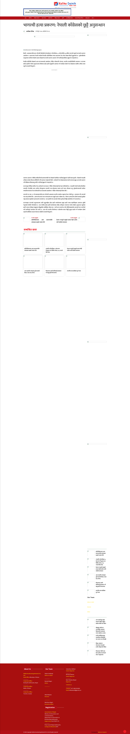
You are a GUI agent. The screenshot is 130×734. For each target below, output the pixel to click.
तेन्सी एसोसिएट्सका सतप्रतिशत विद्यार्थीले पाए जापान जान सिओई (101, 637)
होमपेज (30, 18)
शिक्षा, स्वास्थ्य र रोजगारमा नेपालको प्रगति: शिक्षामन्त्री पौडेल (101, 645)
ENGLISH (88, 18)
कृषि (63, 18)
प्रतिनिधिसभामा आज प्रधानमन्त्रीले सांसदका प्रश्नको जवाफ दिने (31, 250)
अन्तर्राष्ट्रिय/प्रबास (69, 18)
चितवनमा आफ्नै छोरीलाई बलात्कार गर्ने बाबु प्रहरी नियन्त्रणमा (53, 272)
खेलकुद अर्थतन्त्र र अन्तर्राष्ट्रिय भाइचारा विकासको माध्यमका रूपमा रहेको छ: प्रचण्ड (100, 630)
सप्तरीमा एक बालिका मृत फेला (74, 271)
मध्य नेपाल (44, 18)
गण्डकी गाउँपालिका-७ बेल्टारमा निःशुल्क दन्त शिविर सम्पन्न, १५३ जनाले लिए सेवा (54, 250)
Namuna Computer (102, 732)
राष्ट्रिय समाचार (36, 18)
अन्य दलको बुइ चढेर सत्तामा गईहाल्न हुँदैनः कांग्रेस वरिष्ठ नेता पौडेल (101, 622)
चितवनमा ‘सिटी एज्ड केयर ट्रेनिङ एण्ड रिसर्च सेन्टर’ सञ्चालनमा (101, 653)
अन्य (93, 18)
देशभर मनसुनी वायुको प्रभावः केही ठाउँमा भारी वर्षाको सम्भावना (74, 250)
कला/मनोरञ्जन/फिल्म (79, 18)
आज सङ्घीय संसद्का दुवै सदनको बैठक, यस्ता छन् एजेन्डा (32, 272)
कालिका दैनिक (30, 31)
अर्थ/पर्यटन (50, 18)
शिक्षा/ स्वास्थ (57, 18)
